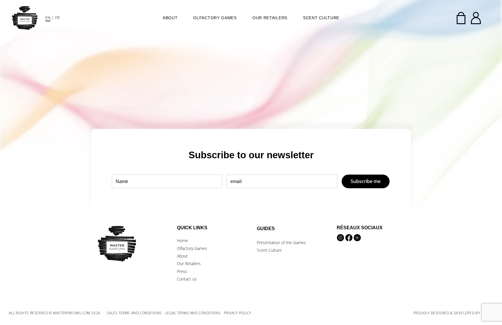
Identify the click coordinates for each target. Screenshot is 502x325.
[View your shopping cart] (461, 18)
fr (57, 17)
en (48, 17)
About (170, 17)
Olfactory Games (215, 17)
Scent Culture (321, 17)
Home (182, 240)
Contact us (187, 279)
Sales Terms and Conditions (134, 312)
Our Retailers (269, 17)
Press (182, 271)
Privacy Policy (237, 312)
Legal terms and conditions (193, 312)
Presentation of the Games (281, 242)
